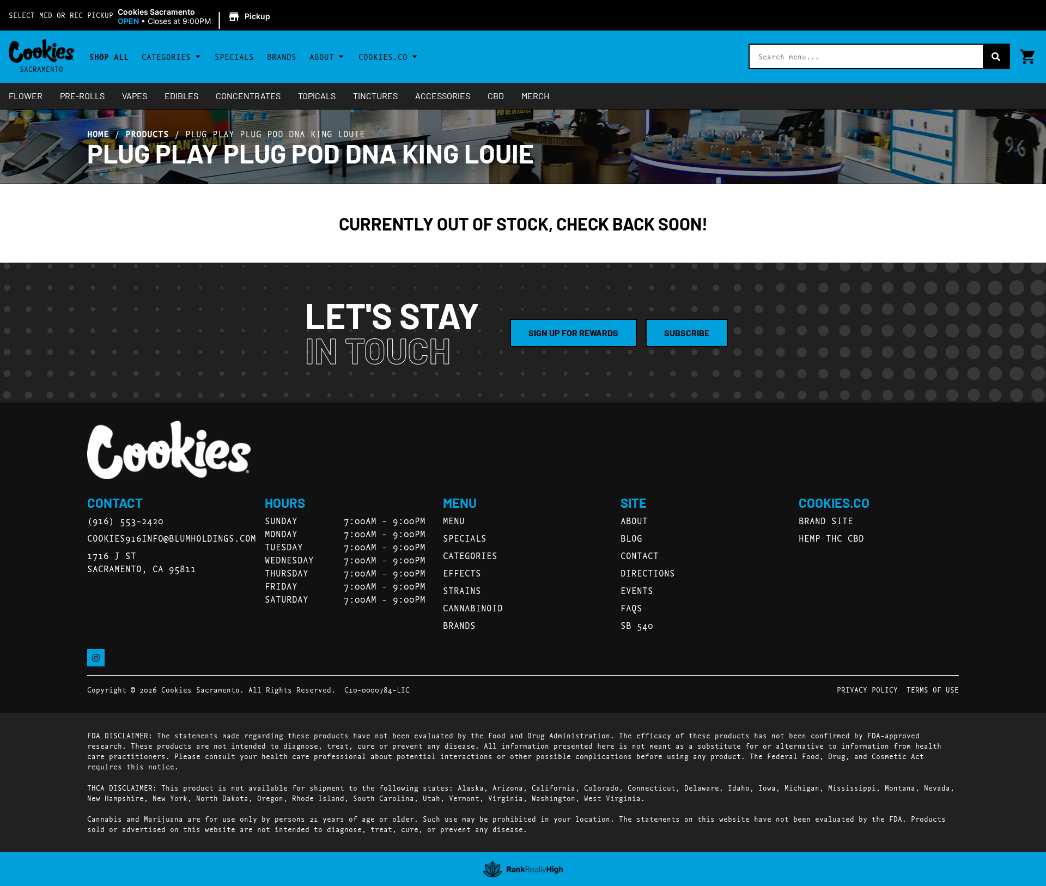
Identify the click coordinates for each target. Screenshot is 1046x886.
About (321, 56)
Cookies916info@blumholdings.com (171, 537)
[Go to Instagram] (96, 657)
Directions (648, 572)
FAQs (631, 607)
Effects (462, 572)
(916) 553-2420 (125, 520)
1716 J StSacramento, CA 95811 (141, 561)
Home (98, 133)
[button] (195, 17)
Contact (640, 555)
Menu (454, 520)
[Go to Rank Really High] (523, 869)
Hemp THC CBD (831, 537)
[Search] (996, 56)
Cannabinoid (473, 607)
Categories (166, 56)
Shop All (109, 56)
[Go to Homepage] (169, 450)
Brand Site (826, 520)
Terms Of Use (933, 689)
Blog (631, 537)
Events (637, 590)
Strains (462, 590)
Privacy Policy (867, 689)
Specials (234, 56)
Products (147, 133)
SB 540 (637, 624)
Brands (281, 56)
